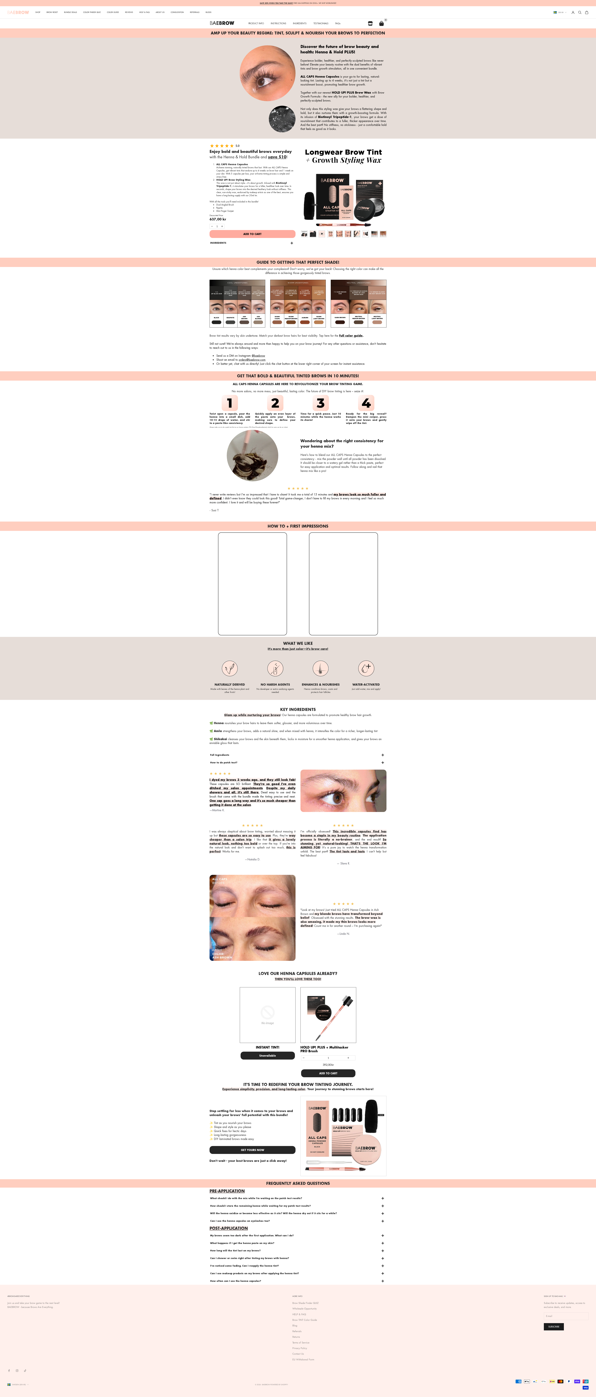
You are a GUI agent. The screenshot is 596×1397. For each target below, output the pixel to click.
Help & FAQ (144, 12)
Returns (296, 1337)
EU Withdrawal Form (303, 1359)
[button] (252, 243)
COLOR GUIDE (113, 12)
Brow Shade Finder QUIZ (305, 1303)
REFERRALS (194, 12)
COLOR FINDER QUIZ (92, 12)
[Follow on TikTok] (25, 1370)
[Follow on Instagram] (17, 1370)
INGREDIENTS (300, 23)
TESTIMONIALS (320, 23)
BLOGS (208, 12)
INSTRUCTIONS (278, 23)
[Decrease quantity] (212, 226)
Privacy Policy (299, 1348)
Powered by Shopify (279, 1384)
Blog (294, 1325)
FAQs (338, 23)
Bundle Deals (70, 12)
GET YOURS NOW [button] (252, 1150)
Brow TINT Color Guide (304, 1320)
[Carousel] (343, 186)
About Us (160, 12)
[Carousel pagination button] (304, 233)
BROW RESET (52, 12)
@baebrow (258, 355)
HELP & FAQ (299, 1314)
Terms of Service (300, 1342)
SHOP (37, 12)
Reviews (129, 12)
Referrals (296, 1331)
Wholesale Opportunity (304, 1308)
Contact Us (298, 1354)
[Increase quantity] (222, 226)
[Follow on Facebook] (9, 1370)
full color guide (351, 335)
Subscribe (553, 1326)
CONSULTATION (177, 12)
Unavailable (267, 1055)
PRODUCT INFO (256, 23)
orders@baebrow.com (252, 360)
